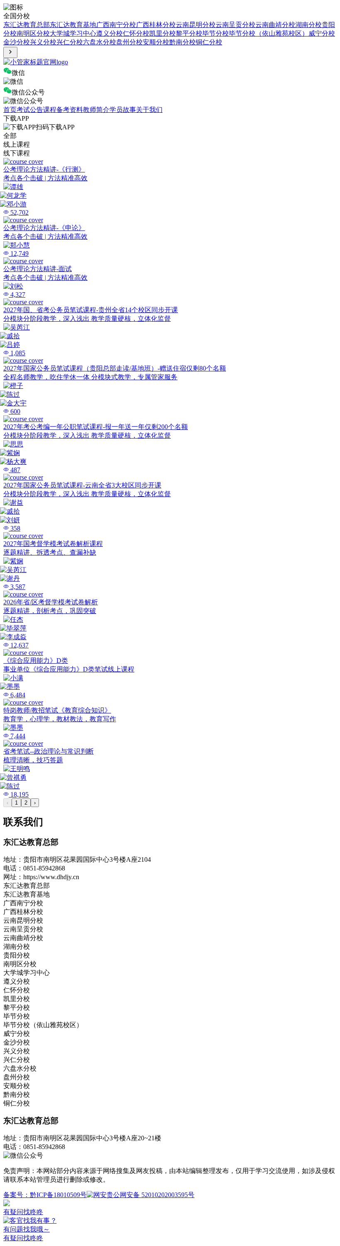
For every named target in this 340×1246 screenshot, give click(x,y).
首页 (10, 109)
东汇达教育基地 (73, 24)
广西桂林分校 (156, 24)
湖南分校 (308, 24)
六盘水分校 (99, 42)
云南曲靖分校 (275, 24)
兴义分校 (43, 42)
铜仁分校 (209, 42)
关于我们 (149, 109)
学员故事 (122, 109)
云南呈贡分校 (235, 24)
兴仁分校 (69, 42)
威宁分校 (321, 33)
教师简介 (96, 109)
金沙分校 (16, 42)
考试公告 (30, 109)
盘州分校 (129, 42)
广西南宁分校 (116, 24)
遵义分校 (109, 33)
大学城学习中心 (73, 33)
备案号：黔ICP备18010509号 (45, 1194)
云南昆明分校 (196, 24)
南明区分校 (33, 33)
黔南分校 (182, 42)
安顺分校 (156, 42)
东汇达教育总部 (26, 24)
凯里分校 (162, 33)
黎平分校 (189, 33)
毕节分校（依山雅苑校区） (268, 33)
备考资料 (69, 109)
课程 (49, 109)
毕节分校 (215, 33)
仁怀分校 (136, 33)
